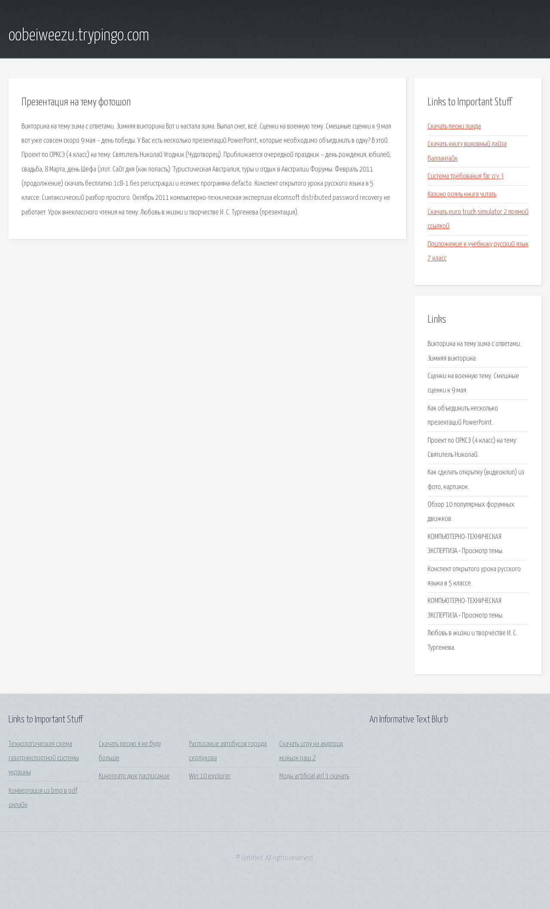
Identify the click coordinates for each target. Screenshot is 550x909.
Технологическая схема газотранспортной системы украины (44, 759)
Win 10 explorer (210, 776)
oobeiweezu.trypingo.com (79, 36)
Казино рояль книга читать (462, 194)
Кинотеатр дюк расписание (134, 776)
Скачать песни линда (454, 126)
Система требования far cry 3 (466, 176)
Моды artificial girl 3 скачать (314, 776)
